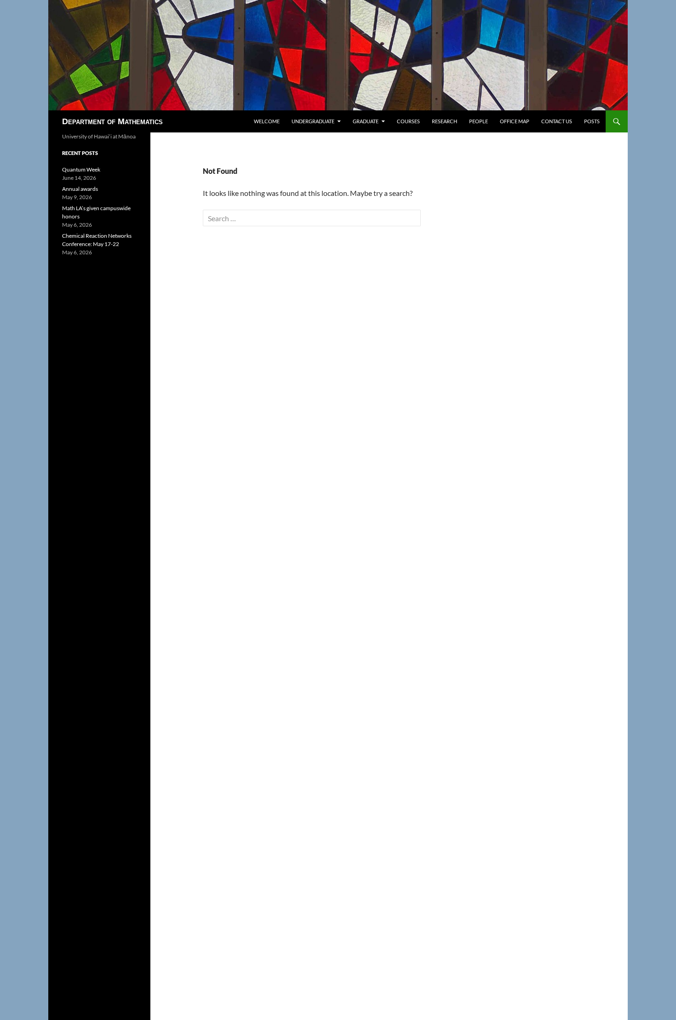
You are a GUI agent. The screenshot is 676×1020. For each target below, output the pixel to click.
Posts (592, 121)
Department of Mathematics (112, 121)
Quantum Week (81, 169)
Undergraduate (313, 121)
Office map (514, 121)
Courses (408, 121)
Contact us (556, 121)
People (478, 121)
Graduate (365, 121)
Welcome (267, 121)
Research (444, 121)
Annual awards (80, 188)
